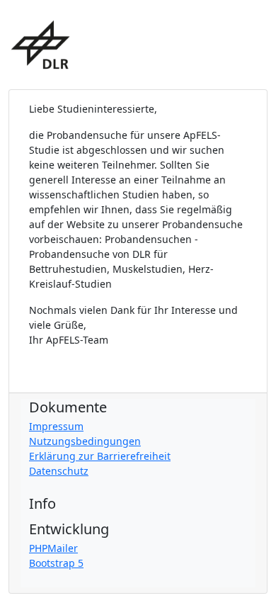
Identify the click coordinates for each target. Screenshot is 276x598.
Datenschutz (58, 471)
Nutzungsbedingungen (85, 441)
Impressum (56, 426)
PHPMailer (53, 548)
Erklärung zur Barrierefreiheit (100, 456)
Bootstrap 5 (56, 563)
